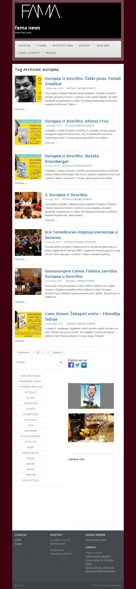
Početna (25, 45)
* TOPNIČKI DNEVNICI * (30, 386)
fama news (19, 585)
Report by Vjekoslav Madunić (101, 570)
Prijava (51, 53)
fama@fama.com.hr (60, 540)
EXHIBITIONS (30, 414)
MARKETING (57, 550)
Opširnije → (21, 109)
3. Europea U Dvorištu (66, 194)
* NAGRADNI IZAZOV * (30, 381)
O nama (41, 45)
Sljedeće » (57, 352)
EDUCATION (30, 403)
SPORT (31, 469)
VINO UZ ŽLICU (30, 480)
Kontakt (85, 45)
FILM (30, 425)
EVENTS (91, 88)
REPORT (30, 463)
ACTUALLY (72, 88)
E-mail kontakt (29, 53)
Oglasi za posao (94, 552)
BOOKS (82, 88)
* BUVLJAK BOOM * (30, 375)
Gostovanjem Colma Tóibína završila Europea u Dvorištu (81, 273)
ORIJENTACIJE (30, 452)
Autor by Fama (62, 45)
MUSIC (30, 447)
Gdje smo (103, 45)
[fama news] (41, 11)
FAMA (101, 585)
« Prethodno (22, 352)
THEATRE (30, 474)
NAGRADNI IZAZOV (60, 553)
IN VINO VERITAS (30, 436)
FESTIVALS (90, 241)
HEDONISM (30, 430)
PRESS (31, 458)
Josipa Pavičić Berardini (98, 556)
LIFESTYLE (30, 441)
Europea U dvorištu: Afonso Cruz (76, 121)
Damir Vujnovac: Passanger (100, 567)
